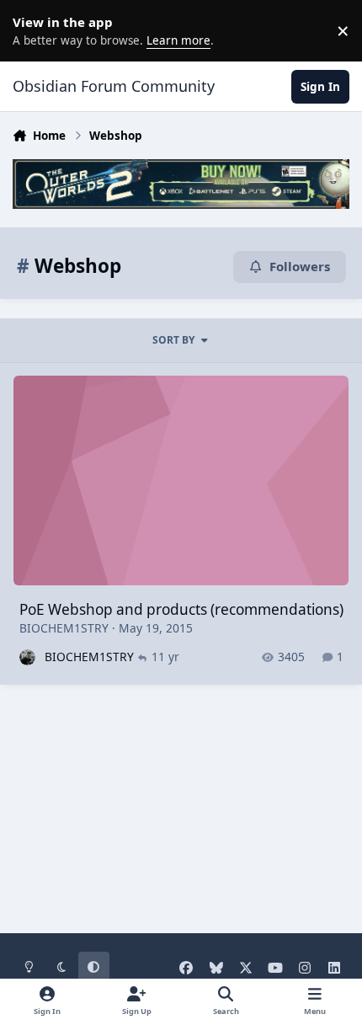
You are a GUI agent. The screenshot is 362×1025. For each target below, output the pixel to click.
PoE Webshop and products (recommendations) (181, 609)
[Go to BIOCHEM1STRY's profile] (27, 657)
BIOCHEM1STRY (64, 628)
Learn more (33, 30)
